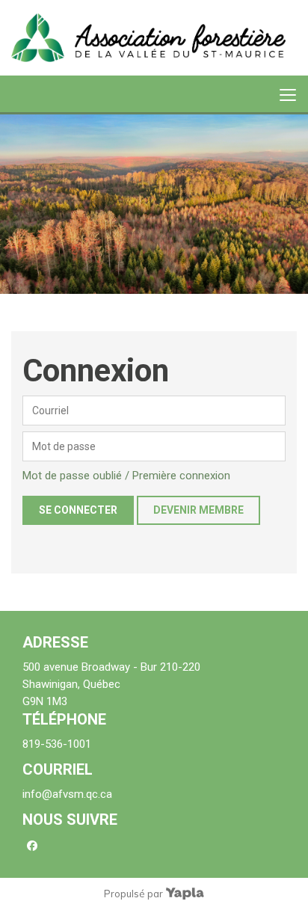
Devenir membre (198, 510)
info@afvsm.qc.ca (67, 794)
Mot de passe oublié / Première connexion (126, 475)
